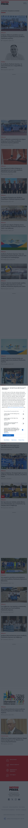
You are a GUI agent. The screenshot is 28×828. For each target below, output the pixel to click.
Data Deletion (6, 439)
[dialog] (14, 414)
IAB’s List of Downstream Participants (15, 407)
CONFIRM (8, 435)
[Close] (25, 388)
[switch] (23, 414)
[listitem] (14, 411)
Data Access (14, 439)
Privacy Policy (21, 439)
